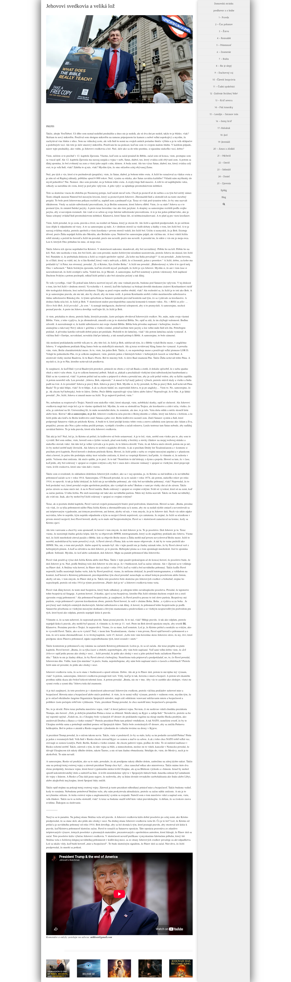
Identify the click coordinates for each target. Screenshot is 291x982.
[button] (224, 204)
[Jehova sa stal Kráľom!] (181, 968)
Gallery (62, 961)
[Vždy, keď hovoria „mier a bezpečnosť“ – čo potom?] (58, 968)
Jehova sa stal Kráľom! (177, 964)
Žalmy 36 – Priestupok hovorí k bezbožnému (146, 962)
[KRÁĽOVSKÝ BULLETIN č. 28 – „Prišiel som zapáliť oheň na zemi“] (119, 968)
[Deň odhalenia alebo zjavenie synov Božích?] (88, 968)
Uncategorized (65, 117)
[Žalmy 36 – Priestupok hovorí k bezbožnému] (150, 968)
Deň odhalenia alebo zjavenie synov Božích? (85, 962)
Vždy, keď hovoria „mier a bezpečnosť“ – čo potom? (54, 961)
